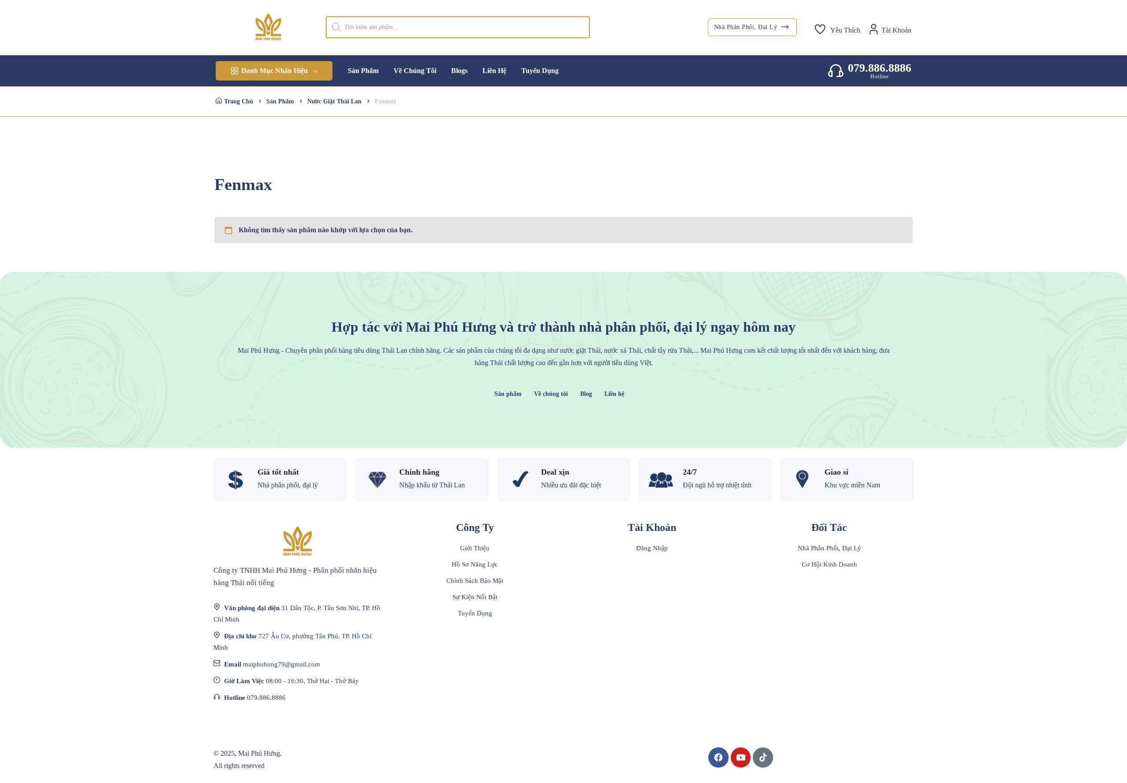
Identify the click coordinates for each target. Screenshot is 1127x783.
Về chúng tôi (551, 394)
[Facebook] (718, 757)
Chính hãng (419, 472)
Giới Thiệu (475, 548)
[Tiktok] (763, 757)
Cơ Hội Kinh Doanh (829, 564)
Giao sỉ (836, 472)
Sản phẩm (508, 394)
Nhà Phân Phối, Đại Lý (746, 27)
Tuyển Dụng (475, 613)
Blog (586, 394)
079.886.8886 (879, 68)
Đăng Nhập (652, 548)
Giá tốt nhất (278, 472)
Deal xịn (555, 472)
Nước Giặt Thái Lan (334, 101)
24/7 (690, 472)
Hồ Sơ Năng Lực (475, 564)
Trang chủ (238, 101)
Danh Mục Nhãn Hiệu (274, 70)
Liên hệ (614, 394)
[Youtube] (741, 757)
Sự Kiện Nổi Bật (475, 596)
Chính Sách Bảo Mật (474, 580)
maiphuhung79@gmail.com (281, 664)
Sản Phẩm (280, 101)
